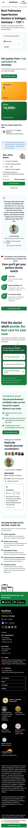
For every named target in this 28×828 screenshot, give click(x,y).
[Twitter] (12, 627)
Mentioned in (6, 616)
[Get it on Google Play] (19, 602)
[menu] (3, 2)
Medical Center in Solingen (12, 169)
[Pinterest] (15, 627)
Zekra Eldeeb (9, 473)
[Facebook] (3, 627)
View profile (14, 188)
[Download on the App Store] (6, 602)
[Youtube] (9, 627)
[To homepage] (13, 2)
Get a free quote (14, 183)
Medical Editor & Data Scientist (14, 133)
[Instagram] (6, 627)
